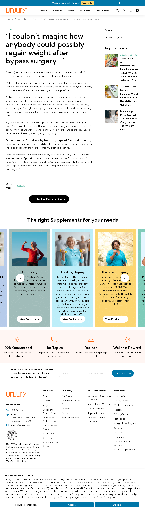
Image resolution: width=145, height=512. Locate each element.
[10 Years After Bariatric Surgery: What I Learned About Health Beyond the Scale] (111, 91)
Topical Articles (96, 413)
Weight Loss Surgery (125, 423)
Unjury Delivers (96, 408)
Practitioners (102, 10)
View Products (70, 319)
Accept (72, 504)
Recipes (118, 409)
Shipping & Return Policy (70, 402)
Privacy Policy (111, 497)
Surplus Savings (50, 433)
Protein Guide (121, 396)
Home (8, 19)
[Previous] (26, 3)
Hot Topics (10, 29)
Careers (65, 408)
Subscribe (121, 373)
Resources (85, 10)
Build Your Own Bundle (50, 444)
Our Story (66, 396)
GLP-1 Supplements (124, 449)
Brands (70, 10)
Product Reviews (70, 417)
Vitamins (57, 10)
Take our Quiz (87, 3)
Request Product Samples (97, 419)
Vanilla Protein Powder (49, 427)
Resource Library (22, 19)
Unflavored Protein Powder (50, 419)
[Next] (119, 3)
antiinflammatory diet (128, 55)
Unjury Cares (121, 400)
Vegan (45, 405)
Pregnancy (120, 436)
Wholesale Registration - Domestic (100, 398)
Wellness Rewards (123, 405)
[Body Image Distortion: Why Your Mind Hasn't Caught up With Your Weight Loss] (111, 116)
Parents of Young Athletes (123, 443)
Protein (43, 10)
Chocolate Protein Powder (50, 411)
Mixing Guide (121, 414)
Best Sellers (48, 438)
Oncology (119, 427)
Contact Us (67, 413)
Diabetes (119, 432)
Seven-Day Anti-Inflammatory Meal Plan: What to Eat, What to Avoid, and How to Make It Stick (129, 69)
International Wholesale (100, 404)
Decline (117, 504)
